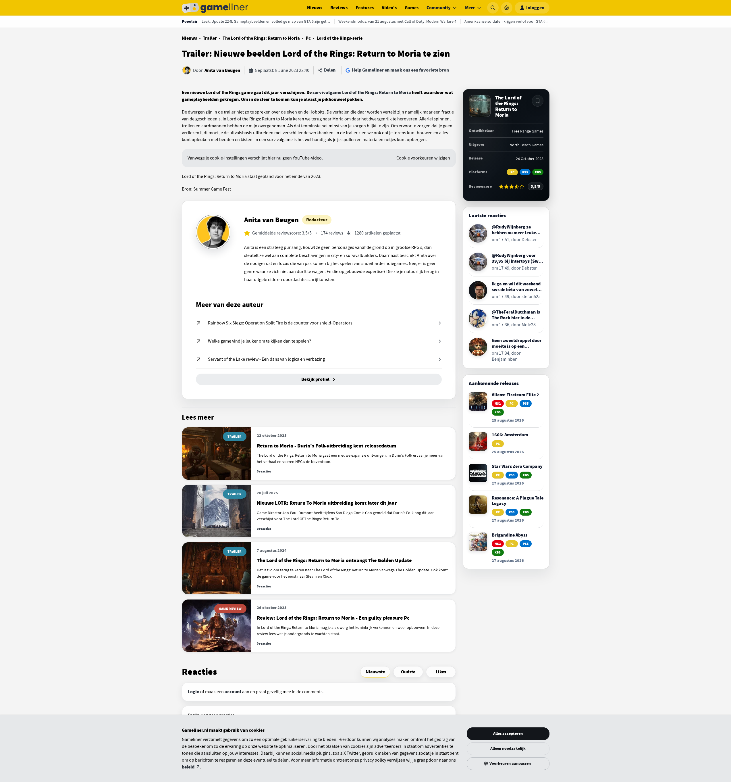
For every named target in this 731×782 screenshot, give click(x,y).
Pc (308, 38)
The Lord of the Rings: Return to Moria (261, 38)
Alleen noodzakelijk (508, 748)
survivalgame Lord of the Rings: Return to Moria (362, 92)
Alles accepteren (508, 733)
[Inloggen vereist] (537, 101)
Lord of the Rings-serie (339, 38)
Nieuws (314, 8)
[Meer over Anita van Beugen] (213, 232)
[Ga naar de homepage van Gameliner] (215, 8)
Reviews (339, 8)
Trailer (210, 38)
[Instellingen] (506, 8)
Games (411, 8)
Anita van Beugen (222, 70)
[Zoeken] (493, 8)
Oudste (408, 672)
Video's (389, 8)
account (233, 692)
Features (365, 8)
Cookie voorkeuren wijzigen (423, 158)
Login (193, 692)
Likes (441, 672)
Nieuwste (375, 672)
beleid (188, 767)
